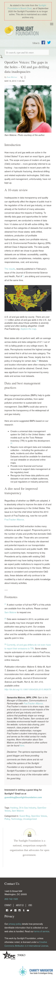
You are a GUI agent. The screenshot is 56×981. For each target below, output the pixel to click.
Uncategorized (30, 818)
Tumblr (24, 910)
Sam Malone (12, 77)
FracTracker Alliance (14, 519)
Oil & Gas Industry (27, 807)
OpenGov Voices (39, 815)
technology (22, 77)
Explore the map (28, 328)
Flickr (15, 910)
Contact (7, 905)
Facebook (43, 42)
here (22, 745)
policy (26, 77)
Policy (7, 818)
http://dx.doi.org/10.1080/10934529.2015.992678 (27, 689)
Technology (16, 818)
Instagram (20, 910)
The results (9, 268)
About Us (20, 905)
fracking (14, 807)
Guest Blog (24, 815)
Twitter (49, 42)
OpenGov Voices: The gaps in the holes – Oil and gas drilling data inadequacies (26, 67)
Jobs (30, 905)
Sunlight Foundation (22, 31)
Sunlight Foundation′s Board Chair (27, 7)
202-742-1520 (11, 898)
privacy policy (15, 923)
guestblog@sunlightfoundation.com (23, 797)
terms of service (41, 931)
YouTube (28, 910)
